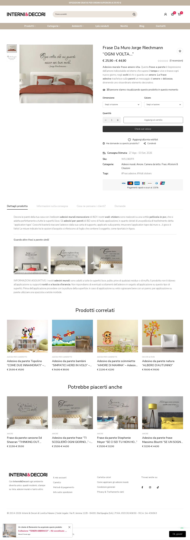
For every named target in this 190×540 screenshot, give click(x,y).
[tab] (17, 206)
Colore (147, 97)
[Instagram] (150, 487)
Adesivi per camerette (17, 357)
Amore (139, 164)
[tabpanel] (95, 254)
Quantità (107, 113)
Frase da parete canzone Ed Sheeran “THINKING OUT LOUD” (24, 442)
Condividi (151, 143)
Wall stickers (145, 173)
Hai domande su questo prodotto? (122, 143)
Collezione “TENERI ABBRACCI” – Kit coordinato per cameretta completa (42, 531)
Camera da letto (152, 164)
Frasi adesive (129, 173)
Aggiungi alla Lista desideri (180, 51)
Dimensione (109, 97)
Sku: (105, 159)
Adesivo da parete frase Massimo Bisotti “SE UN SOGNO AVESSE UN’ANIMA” (162, 442)
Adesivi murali (128, 164)
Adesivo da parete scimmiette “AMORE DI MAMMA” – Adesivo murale (117, 365)
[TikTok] (158, 487)
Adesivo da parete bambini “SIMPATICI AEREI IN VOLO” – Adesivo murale (71, 365)
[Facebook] (142, 487)
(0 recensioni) (176, 60)
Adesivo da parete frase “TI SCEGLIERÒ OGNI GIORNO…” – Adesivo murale (71, 442)
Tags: (105, 173)
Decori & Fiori (148, 357)
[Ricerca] (134, 14)
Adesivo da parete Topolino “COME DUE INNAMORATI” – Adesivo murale (25, 365)
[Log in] (165, 14)
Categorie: (108, 164)
